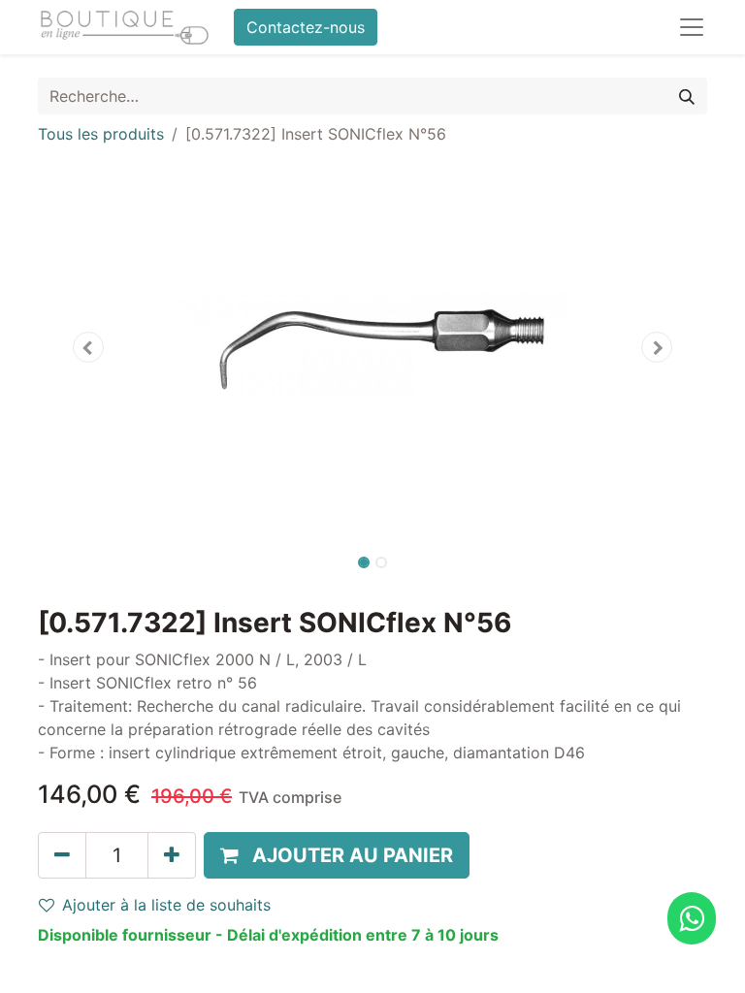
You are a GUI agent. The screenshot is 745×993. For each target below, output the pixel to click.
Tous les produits (101, 134)
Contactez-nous (305, 27)
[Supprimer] (62, 855)
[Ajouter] (171, 855)
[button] (88, 347)
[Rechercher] (686, 96)
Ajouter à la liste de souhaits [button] (166, 904)
